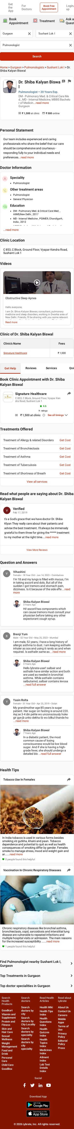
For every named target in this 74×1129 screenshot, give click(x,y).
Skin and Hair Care (7, 1030)
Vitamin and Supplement (9, 1016)
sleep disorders (29, 314)
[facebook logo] (24, 1086)
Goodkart (7, 1010)
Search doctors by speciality (27, 1032)
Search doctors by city (27, 1010)
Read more (11, 322)
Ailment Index (44, 1059)
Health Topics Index (43, 1043)
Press (61, 1048)
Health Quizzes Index (44, 1032)
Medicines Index (46, 1051)
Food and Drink (7, 1052)
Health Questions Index (46, 1022)
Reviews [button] (30, 368)
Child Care (8, 1064)
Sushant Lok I (55, 67)
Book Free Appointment (49, 7)
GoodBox (7, 1068)
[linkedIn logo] (40, 1086)
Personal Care (7, 1059)
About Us (63, 1007)
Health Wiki (46, 1007)
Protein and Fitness (8, 1023)
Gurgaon (16, 67)
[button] (37, 282)
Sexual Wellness (7, 1037)
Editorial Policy (62, 1042)
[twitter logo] (32, 1086)
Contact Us (64, 1011)
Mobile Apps (62, 1021)
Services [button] (51, 368)
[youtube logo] (48, 1086)
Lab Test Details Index (45, 1068)
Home (4, 67)
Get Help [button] (10, 368)
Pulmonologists (34, 67)
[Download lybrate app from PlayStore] (38, 1107)
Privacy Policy (62, 1035)
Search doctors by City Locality (28, 1021)
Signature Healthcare (15, 353)
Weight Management (9, 1045)
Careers (62, 1015)
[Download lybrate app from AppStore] (38, 1116)
